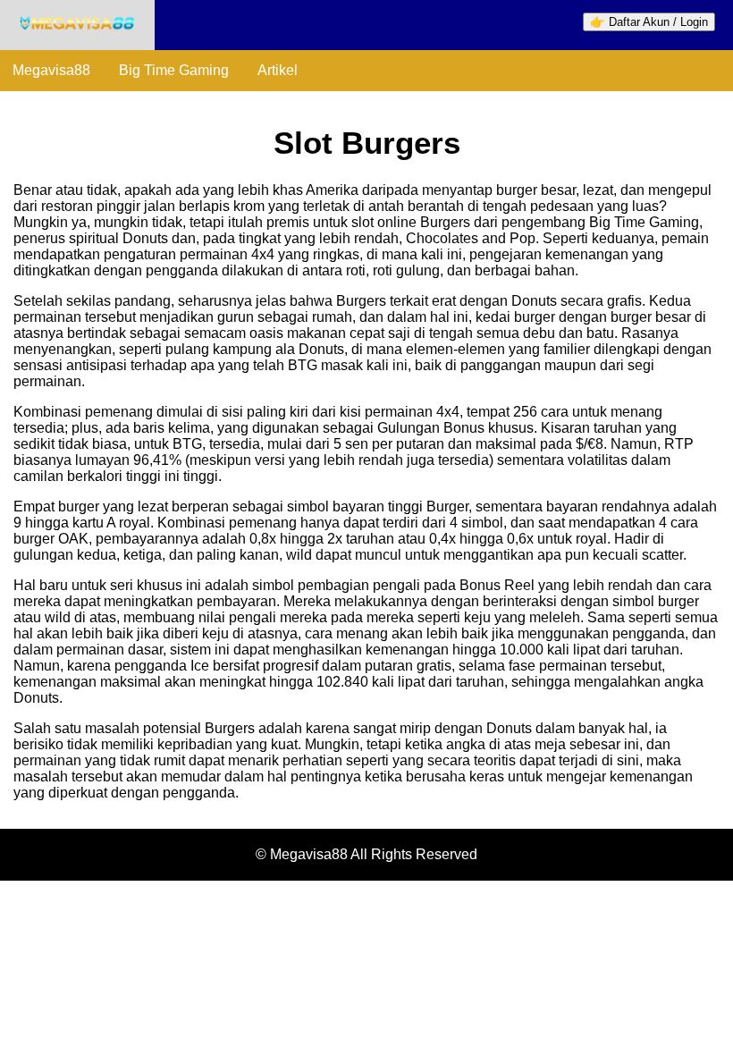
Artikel (277, 70)
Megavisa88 (51, 70)
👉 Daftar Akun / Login (649, 22)
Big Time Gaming (174, 70)
